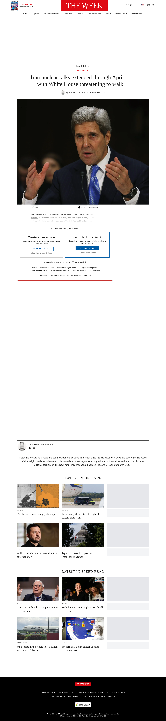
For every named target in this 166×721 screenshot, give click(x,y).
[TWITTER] (31, 447)
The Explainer (34, 14)
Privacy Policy (104, 693)
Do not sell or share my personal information (94, 697)
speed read (82, 71)
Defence (86, 66)
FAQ (69, 697)
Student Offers (136, 14)
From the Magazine (94, 14)
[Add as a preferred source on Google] (83, 704)
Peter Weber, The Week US (78, 92)
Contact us (86, 275)
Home (78, 66)
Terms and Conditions (86, 693)
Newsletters (68, 14)
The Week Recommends (52, 14)
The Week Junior (121, 14)
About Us (45, 693)
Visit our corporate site (111, 714)
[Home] (25, 14)
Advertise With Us (59, 697)
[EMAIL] (34, 447)
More (107, 14)
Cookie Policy (118, 693)
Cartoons (80, 14)
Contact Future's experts (63, 693)
